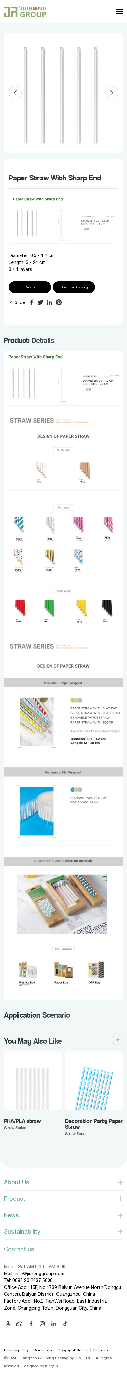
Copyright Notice (72, 1350)
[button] (15, 92)
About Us (16, 1182)
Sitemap (100, 1350)
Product (14, 1198)
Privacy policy (16, 1350)
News (11, 1215)
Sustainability (22, 1231)
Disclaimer (43, 1350)
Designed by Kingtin (40, 1366)
